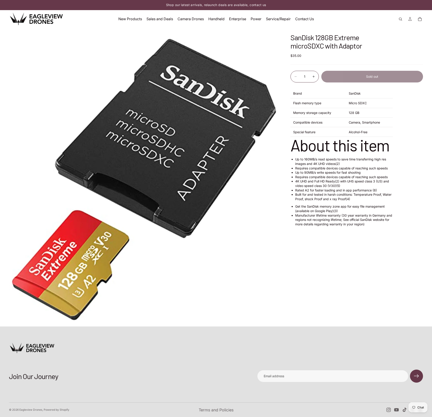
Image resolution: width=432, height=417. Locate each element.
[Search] (400, 19)
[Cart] (420, 19)
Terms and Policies (216, 410)
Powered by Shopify (56, 409)
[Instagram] (388, 410)
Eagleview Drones (30, 409)
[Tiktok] (404, 410)
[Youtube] (396, 410)
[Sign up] (416, 376)
